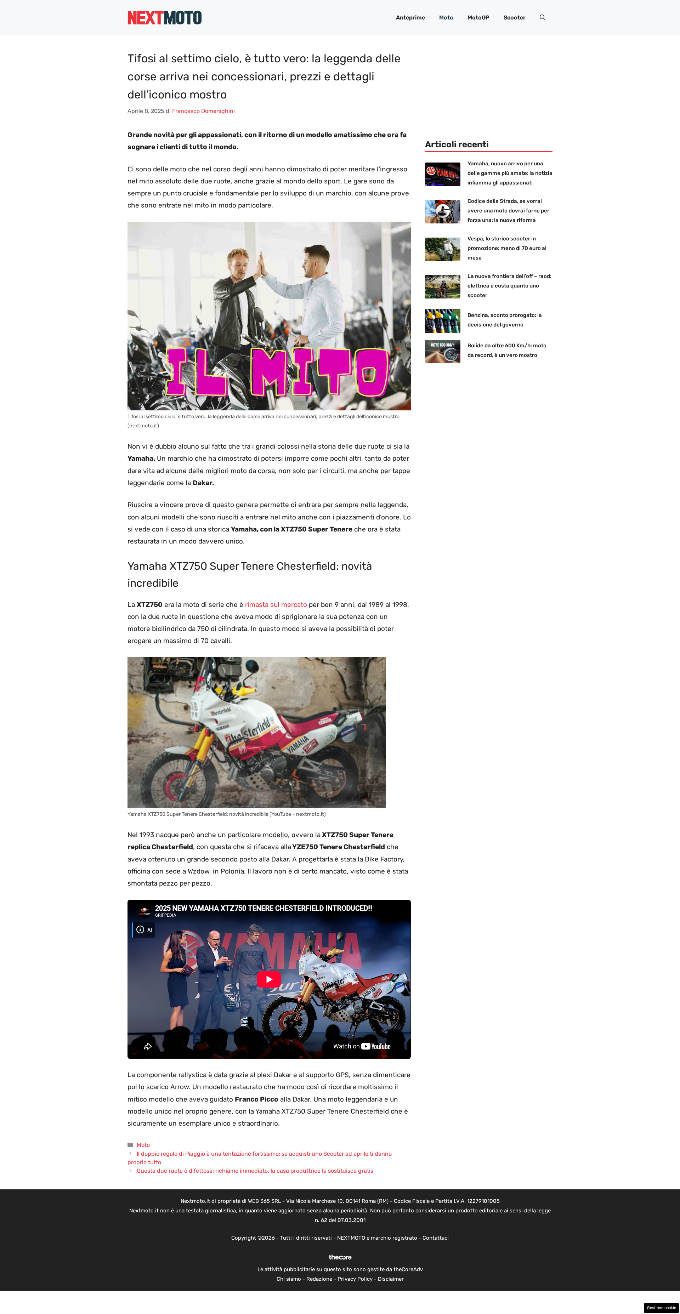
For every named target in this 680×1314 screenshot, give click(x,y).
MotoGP (478, 17)
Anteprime (410, 17)
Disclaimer (391, 1279)
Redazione (319, 1279)
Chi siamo (289, 1279)
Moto (446, 17)
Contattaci (436, 1238)
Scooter (515, 17)
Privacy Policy (355, 1279)
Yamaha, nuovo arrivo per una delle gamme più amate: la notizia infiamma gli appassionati (510, 173)
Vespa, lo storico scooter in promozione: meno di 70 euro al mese (507, 248)
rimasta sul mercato (275, 605)
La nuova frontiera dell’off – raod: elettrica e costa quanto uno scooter (509, 285)
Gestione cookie (661, 1308)
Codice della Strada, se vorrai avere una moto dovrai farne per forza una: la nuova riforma (508, 210)
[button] (542, 17)
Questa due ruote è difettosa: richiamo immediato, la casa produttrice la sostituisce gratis (255, 1170)
